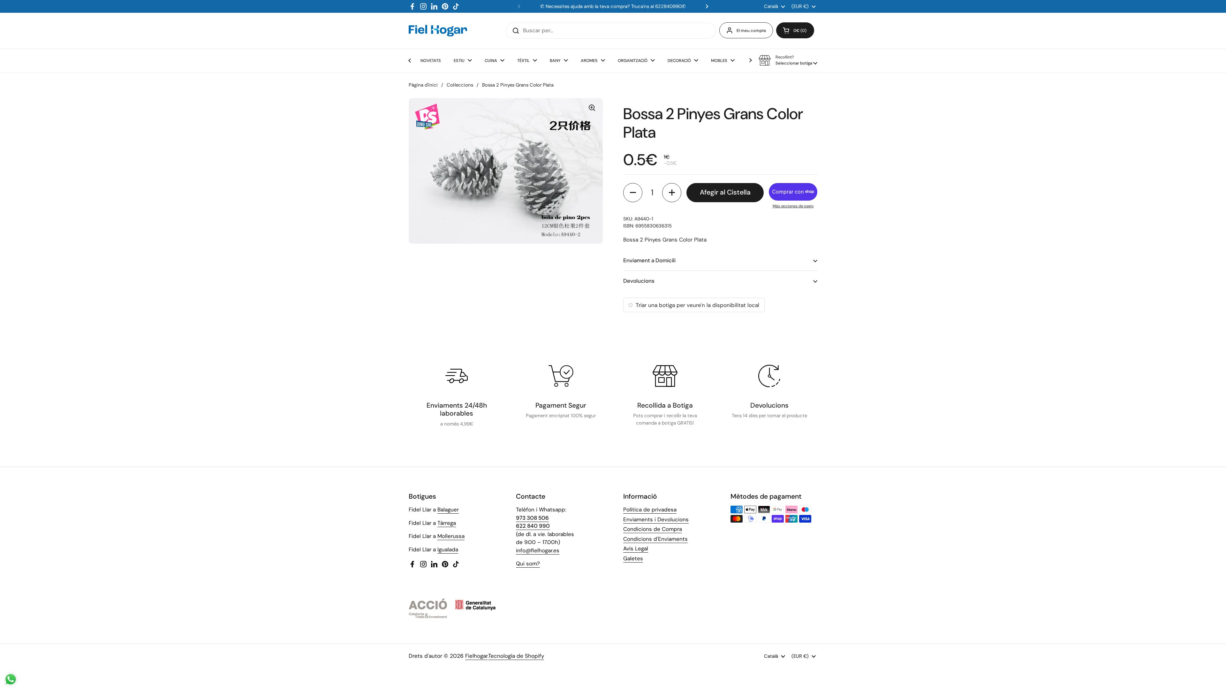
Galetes (633, 558)
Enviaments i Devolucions (656, 519)
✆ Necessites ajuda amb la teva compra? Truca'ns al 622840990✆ (613, 6)
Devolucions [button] (639, 280)
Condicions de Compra (652, 529)
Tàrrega (446, 522)
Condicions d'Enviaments (655, 538)
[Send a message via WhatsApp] (10, 679)
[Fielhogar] (438, 30)
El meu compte (751, 30)
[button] (795, 30)
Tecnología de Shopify (516, 655)
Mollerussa (451, 536)
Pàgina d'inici (423, 85)
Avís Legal (635, 548)
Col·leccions (460, 85)
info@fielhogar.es (537, 550)
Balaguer (448, 509)
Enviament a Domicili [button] (649, 260)
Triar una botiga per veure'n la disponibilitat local (697, 305)
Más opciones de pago (793, 206)
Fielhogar (476, 655)
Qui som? (528, 563)
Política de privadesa (650, 509)
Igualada (447, 549)
